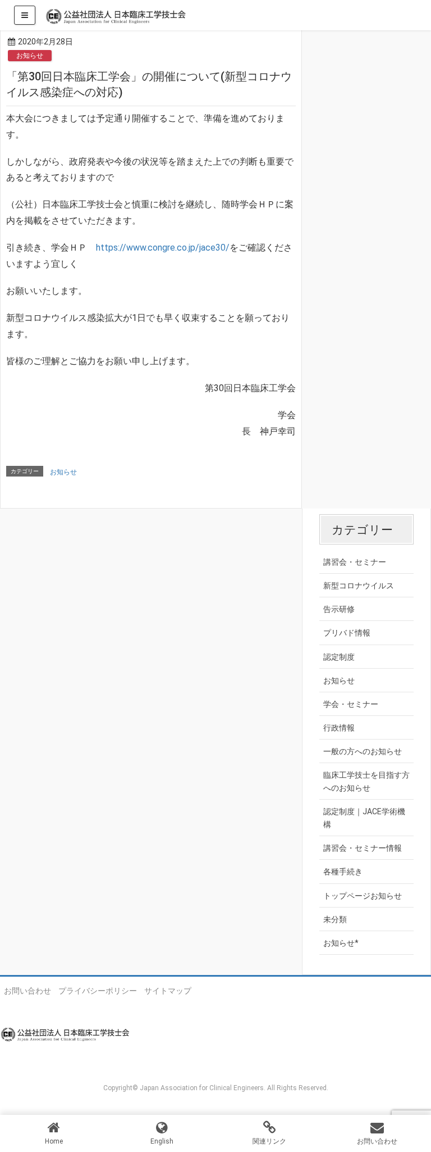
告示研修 (339, 609)
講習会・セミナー (354, 561)
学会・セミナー (350, 704)
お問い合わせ (27, 990)
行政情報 (339, 727)
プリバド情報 (346, 632)
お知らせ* (341, 942)
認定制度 (339, 656)
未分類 (335, 919)
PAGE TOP (411, 1107)
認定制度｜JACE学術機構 (364, 818)
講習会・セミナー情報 (362, 847)
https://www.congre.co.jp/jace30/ (163, 247)
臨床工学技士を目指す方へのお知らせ (366, 781)
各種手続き (343, 871)
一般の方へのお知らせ (362, 751)
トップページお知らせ (362, 895)
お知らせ (29, 56)
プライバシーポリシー (97, 990)
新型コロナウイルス (358, 585)
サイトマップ (167, 990)
